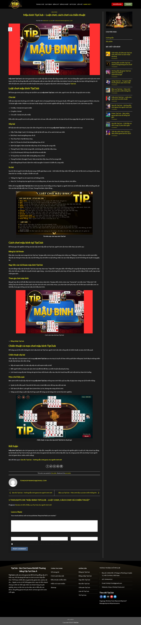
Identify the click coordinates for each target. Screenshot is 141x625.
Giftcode (73, 4)
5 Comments (118, 76)
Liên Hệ (79, 4)
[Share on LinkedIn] (61, 466)
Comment (14, 518)
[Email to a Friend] (54, 466)
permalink (68, 473)
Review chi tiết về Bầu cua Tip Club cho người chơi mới (33, 505)
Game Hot (87, 4)
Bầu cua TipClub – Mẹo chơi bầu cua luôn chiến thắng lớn (78, 493)
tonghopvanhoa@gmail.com (64, 20)
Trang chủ (40, 4)
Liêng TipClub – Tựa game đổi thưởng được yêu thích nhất (121, 82)
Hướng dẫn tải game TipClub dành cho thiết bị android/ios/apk (121, 72)
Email (43, 535)
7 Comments (116, 66)
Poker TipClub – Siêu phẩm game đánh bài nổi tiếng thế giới (121, 115)
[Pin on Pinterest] (57, 466)
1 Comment (116, 101)
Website (73, 535)
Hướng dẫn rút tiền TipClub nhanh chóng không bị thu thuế (122, 63)
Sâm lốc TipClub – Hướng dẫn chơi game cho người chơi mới (32, 493)
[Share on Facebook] (47, 466)
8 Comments (116, 58)
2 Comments (116, 84)
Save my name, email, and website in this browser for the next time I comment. (37, 544)
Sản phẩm (54, 12)
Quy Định (48, 4)
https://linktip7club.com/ (116, 587)
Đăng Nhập (64, 4)
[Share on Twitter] (50, 466)
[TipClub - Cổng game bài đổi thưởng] (21, 4)
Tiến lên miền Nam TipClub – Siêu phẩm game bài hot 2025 (121, 132)
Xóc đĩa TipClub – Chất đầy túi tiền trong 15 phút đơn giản (122, 124)
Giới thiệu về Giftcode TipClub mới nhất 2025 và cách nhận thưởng (122, 54)
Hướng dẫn (110, 38)
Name (13, 535)
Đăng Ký (56, 4)
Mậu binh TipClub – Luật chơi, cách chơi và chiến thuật (122, 98)
